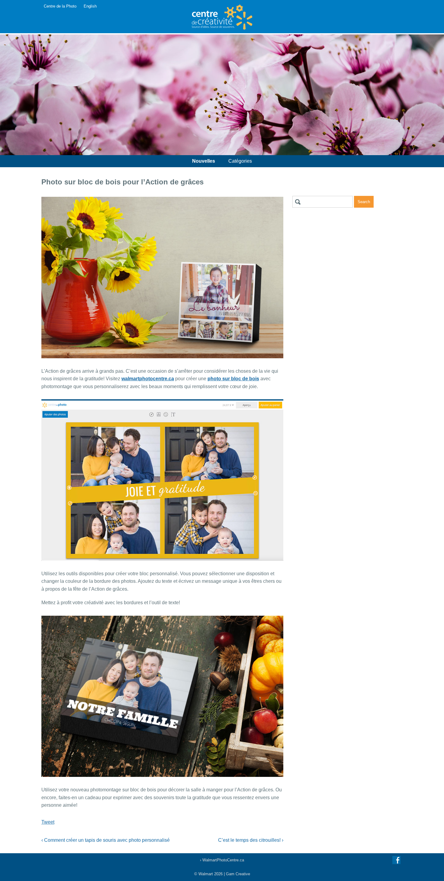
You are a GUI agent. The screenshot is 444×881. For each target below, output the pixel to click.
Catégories (240, 161)
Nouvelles (203, 161)
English (90, 6)
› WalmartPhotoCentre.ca (222, 860)
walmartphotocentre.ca (147, 378)
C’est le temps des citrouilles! (250, 840)
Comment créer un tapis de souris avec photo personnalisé (105, 840)
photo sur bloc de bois (233, 378)
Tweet (47, 822)
